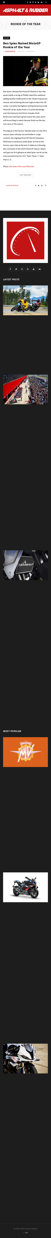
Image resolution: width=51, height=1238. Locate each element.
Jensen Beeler (10, 51)
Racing (6, 38)
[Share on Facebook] (35, 185)
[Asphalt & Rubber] (25, 10)
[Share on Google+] (42, 185)
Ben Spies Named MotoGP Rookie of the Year (22, 45)
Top (26, 1233)
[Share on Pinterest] (45, 185)
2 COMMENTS (30, 51)
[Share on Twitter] (38, 185)
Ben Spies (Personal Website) (21, 166)
